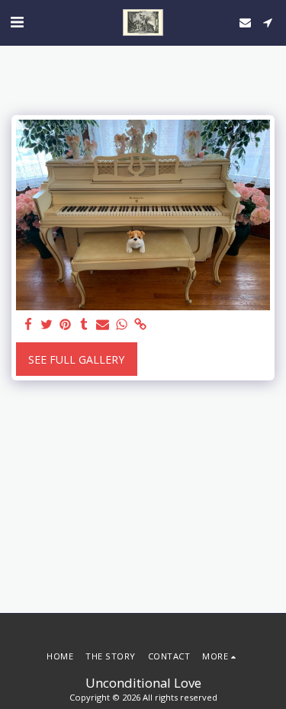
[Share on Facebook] (28, 325)
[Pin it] (65, 325)
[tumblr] (85, 325)
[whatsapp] (122, 325)
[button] (17, 21)
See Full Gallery (76, 359)
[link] (140, 325)
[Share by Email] (103, 325)
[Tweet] (47, 325)
